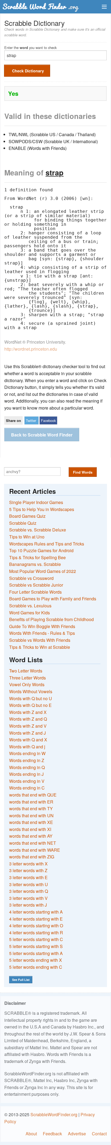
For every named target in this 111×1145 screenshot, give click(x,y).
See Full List (21, 980)
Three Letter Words (27, 678)
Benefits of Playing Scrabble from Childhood (51, 619)
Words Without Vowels (30, 691)
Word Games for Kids (29, 613)
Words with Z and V (28, 726)
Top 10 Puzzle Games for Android (41, 550)
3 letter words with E (28, 877)
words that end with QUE (33, 795)
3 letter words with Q (28, 891)
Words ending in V (26, 781)
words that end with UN (31, 815)
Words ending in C (27, 788)
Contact (99, 1133)
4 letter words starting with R (36, 932)
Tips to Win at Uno (26, 537)
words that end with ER (31, 802)
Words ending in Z (26, 760)
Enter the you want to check (30, 47)
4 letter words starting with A (36, 912)
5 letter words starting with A (36, 953)
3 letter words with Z (28, 870)
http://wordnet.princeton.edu (30, 349)
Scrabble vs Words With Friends (39, 640)
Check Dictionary (28, 70)
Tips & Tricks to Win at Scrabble (39, 647)
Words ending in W (27, 753)
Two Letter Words (25, 671)
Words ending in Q (27, 767)
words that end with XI (30, 829)
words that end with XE (31, 822)
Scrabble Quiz (22, 523)
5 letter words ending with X (35, 960)
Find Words (82, 472)
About (31, 1133)
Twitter (31, 420)
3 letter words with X (28, 864)
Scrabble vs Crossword (31, 578)
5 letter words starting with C (36, 939)
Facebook (48, 420)
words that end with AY (31, 836)
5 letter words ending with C (35, 967)
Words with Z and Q (28, 719)
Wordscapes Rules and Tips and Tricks (46, 544)
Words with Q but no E (30, 705)
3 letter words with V (28, 898)
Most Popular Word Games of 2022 (42, 571)
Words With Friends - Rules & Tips (42, 633)
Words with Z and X (28, 712)
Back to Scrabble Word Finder (41, 435)
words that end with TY (31, 808)
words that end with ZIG (31, 857)
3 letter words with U (28, 884)
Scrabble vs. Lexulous (30, 606)
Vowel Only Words (26, 684)
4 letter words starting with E (36, 919)
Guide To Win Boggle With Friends (42, 626)
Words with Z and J (27, 733)
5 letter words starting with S (36, 946)
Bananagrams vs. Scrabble (35, 564)
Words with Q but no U (30, 698)
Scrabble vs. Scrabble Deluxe (37, 530)
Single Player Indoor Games (36, 502)
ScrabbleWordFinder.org (53, 1114)
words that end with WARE (34, 850)
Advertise (77, 1133)
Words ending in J (26, 774)
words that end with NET (32, 843)
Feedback (52, 1133)
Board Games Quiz (27, 516)
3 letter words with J (28, 905)
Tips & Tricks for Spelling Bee (37, 557)
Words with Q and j (27, 747)
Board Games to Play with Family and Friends (52, 599)
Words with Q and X (28, 740)
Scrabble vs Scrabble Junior (36, 585)
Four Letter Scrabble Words (35, 592)
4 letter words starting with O (36, 925)
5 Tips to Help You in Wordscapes (41, 509)
